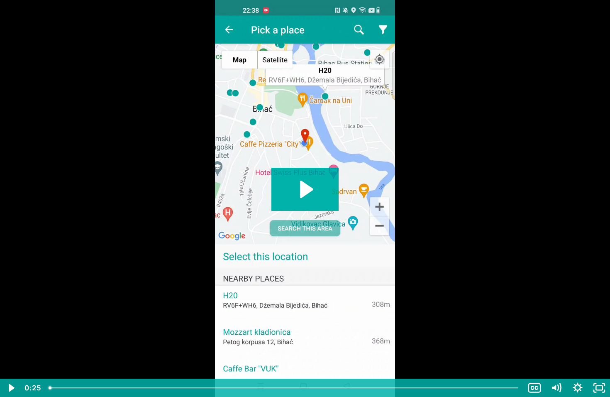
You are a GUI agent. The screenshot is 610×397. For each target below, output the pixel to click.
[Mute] (556, 388)
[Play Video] (11, 388)
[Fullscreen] (599, 388)
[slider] (284, 388)
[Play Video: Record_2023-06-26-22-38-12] (305, 189)
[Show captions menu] (534, 388)
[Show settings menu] (577, 388)
